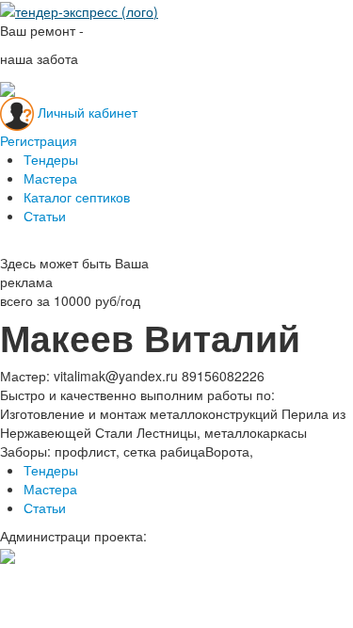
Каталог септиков (77, 196)
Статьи (45, 215)
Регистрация (38, 140)
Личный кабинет (87, 111)
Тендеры (51, 159)
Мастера (50, 178)
